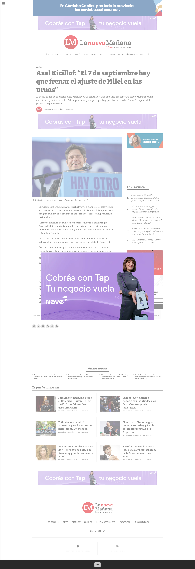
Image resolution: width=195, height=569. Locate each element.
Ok (97, 564)
